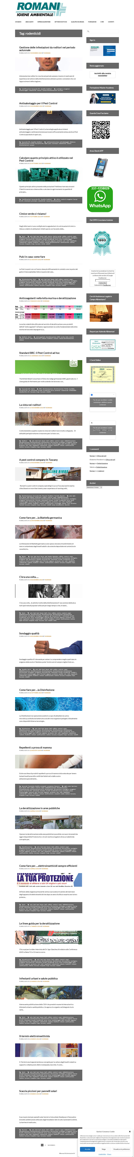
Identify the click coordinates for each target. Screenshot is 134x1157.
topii (20, 620)
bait (35, 236)
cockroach (38, 497)
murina (21, 338)
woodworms (60, 505)
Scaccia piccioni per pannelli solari (38, 1090)
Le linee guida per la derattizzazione (39, 923)
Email (116, 14)
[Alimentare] (103, 349)
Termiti (56, 496)
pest (49, 143)
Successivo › (51, 1145)
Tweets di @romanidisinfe (102, 430)
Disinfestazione (27, 279)
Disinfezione (57, 238)
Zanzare (57, 786)
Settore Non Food (61, 22)
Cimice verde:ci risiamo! (32, 213)
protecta (59, 241)
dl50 (58, 337)
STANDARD (72, 390)
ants (31, 236)
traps (33, 244)
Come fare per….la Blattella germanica (40, 517)
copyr (74, 236)
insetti (45, 239)
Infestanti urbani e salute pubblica (38, 978)
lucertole (66, 791)
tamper (32, 145)
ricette (32, 619)
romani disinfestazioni (49, 90)
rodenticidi (32, 90)
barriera (74, 786)
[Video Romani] (101, 140)
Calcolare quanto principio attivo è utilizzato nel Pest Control (46, 159)
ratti (67, 241)
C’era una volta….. (29, 576)
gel (27, 559)
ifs (29, 390)
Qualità (43, 89)
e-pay (102, 22)
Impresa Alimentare (44, 22)
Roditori (49, 89)
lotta (67, 337)
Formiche (31, 786)
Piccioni (47, 241)
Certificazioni (26, 89)
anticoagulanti (40, 337)
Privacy (109, 1154)
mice (60, 239)
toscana (21, 244)
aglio (65, 786)
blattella (55, 556)
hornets (38, 500)
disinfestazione (47, 238)
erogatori (67, 89)
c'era (49, 613)
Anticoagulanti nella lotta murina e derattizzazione (47, 298)
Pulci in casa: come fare (32, 256)
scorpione (50, 786)
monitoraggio (23, 90)
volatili (48, 244)
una (46, 620)
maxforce (22, 561)
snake (62, 794)
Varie (23, 236)
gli (51, 616)
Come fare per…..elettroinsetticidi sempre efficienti (48, 865)
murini (27, 338)
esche (63, 337)
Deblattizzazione (102, 463)
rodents (30, 242)
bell (45, 236)
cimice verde (57, 236)
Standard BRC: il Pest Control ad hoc (39, 352)
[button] (130, 1132)
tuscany (60, 90)
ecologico (59, 89)
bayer (42, 236)
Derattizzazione (27, 847)
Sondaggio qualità (29, 633)
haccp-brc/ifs (36, 89)
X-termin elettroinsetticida (34, 1036)
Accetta (87, 1149)
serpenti (57, 794)
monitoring (32, 502)
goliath (39, 559)
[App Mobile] (103, 55)
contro (59, 613)
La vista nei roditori (30, 404)
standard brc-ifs (24, 392)
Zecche (62, 496)
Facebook (100, 14)
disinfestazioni (59, 389)
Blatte (24, 556)
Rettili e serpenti (40, 786)
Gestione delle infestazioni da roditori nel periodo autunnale (47, 49)
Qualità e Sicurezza (77, 22)
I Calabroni (100, 471)
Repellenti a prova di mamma (35, 747)
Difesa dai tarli (101, 456)
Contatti (111, 22)
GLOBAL (72, 389)
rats (64, 241)
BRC (40, 389)
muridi (71, 337)
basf (38, 236)
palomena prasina (25, 241)
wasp (53, 505)
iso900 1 (74, 672)
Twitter (104, 14)
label (46, 143)
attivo (58, 199)
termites (74, 503)
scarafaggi (57, 503)
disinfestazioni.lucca (37, 789)
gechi (21, 791)
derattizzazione (24, 143)
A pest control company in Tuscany (38, 459)
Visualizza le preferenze (121, 1149)
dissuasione (66, 238)
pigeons (53, 241)
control (63, 199)
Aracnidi (24, 786)
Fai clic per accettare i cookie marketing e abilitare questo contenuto (102, 402)
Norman (47, 53)
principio (34, 201)
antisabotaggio (64, 142)
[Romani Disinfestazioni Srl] (41, 16)
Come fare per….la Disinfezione (36, 689)
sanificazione (64, 242)
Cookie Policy (102, 1154)
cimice (50, 236)
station (72, 242)
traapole (28, 244)
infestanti (27, 201)
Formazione (92, 22)
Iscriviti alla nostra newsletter (102, 74)
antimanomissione (53, 142)
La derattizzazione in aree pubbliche (39, 808)
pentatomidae (36, 241)
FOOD (32, 143)
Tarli (68, 503)
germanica (32, 559)
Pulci (34, 279)
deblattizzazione (24, 238)
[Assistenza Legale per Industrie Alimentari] (101, 320)
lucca (57, 239)
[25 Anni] (103, 243)
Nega (104, 1149)
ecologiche (31, 616)
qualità (61, 674)
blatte (32, 497)
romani (39, 90)
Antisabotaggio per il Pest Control (38, 103)
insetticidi (51, 239)
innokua (42, 791)
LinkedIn (108, 14)
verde (43, 244)
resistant (55, 143)
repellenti (73, 241)
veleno (21, 340)
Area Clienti (29, 22)
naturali (47, 617)
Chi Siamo (18, 22)
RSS (112, 14)
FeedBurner (107, 285)
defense (72, 142)
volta (55, 620)
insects (51, 500)
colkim (64, 236)
